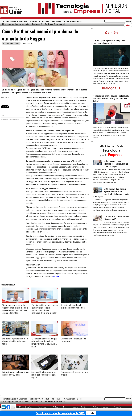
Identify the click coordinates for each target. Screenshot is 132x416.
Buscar (128, 21)
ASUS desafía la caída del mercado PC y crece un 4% (116, 218)
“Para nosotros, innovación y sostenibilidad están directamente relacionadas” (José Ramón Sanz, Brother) (111, 98)
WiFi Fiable (56, 21)
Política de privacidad (100, 407)
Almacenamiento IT (73, 21)
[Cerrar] (131, 413)
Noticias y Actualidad (39, 21)
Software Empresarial (55, 24)
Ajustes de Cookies (79, 407)
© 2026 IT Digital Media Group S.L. (20, 407)
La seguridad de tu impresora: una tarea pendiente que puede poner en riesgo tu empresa (43, 374)
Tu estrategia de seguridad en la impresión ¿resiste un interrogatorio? (109, 41)
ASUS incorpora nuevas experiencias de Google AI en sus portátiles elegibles (116, 164)
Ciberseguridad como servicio (15, 24)
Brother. (56, 276)
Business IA (37, 24)
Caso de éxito (14, 120)
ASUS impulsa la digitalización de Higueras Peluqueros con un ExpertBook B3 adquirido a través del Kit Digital (111, 192)
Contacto (117, 407)
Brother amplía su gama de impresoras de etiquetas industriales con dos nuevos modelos (15, 341)
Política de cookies (59, 407)
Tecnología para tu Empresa (14, 21)
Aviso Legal (42, 407)
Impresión (4, 120)
